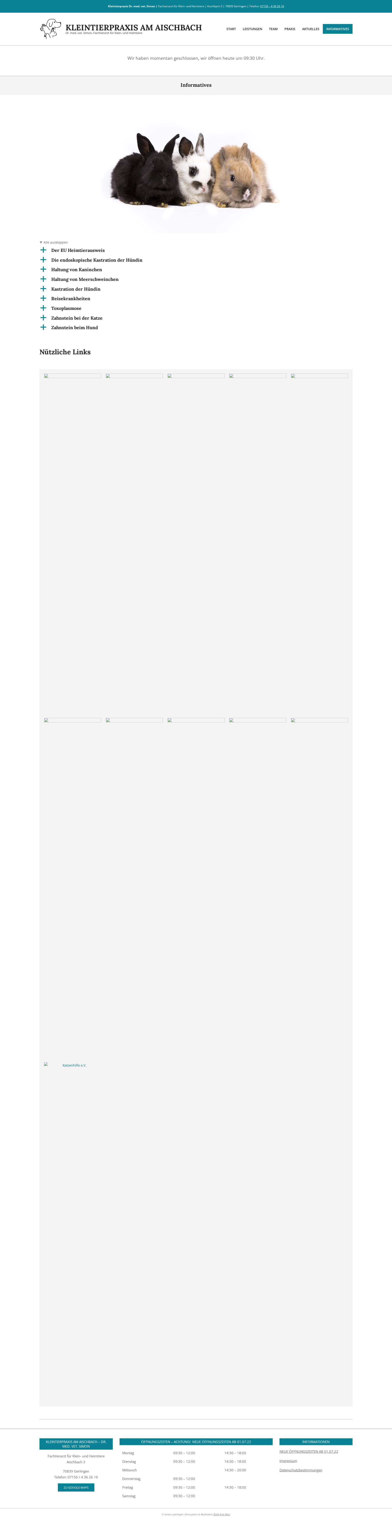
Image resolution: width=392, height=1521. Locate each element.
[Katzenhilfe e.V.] (72, 1065)
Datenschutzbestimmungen (300, 1470)
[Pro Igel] (72, 376)
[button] (196, 250)
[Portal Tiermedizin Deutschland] (257, 376)
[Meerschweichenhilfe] (319, 721)
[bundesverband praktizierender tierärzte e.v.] (319, 376)
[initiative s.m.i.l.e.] (72, 721)
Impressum (288, 1460)
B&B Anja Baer (221, 1514)
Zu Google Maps (76, 1487)
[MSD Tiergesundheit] (196, 376)
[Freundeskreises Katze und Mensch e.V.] (196, 721)
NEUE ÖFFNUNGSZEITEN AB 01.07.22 (308, 1451)
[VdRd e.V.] (134, 721)
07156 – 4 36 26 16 (272, 6)
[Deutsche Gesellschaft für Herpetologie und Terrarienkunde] (257, 721)
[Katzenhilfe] (134, 376)
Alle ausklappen (53, 242)
